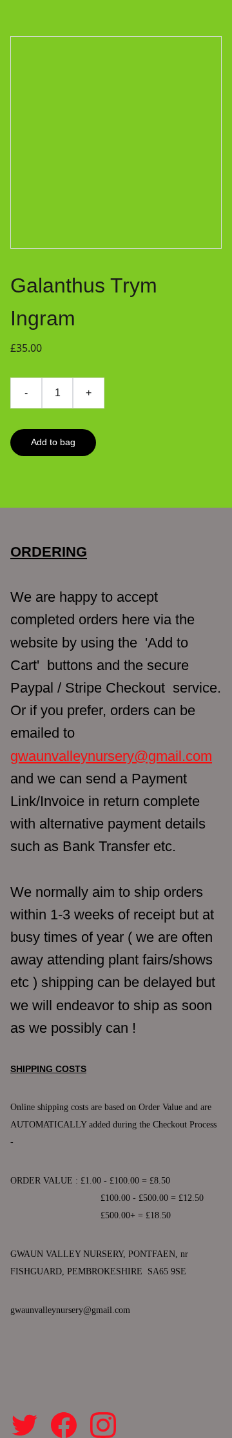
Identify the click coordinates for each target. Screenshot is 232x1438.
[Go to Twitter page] (24, 1425)
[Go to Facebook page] (64, 1425)
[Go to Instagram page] (103, 1425)
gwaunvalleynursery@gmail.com (111, 756)
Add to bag (53, 442)
